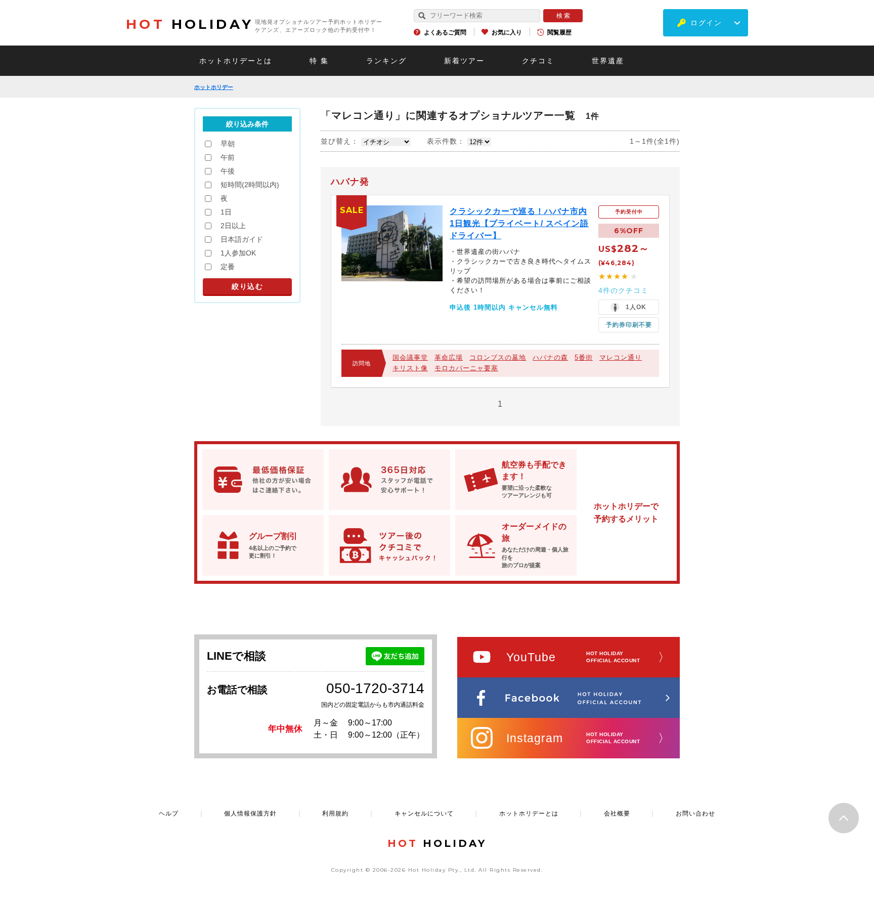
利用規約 (335, 813)
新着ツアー (464, 61)
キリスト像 (410, 368)
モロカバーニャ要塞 (466, 368)
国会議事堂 (410, 357)
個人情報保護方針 (250, 813)
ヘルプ (169, 813)
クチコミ (538, 61)
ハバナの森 (550, 357)
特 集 (319, 61)
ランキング (386, 61)
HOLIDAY (189, 24)
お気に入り (507, 32)
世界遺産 (608, 61)
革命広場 (448, 357)
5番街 (584, 357)
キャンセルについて (424, 813)
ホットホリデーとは (235, 61)
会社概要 (617, 813)
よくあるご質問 (445, 32)
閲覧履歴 (559, 32)
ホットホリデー (213, 87)
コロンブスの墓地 (497, 357)
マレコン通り (620, 357)
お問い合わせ (695, 813)
